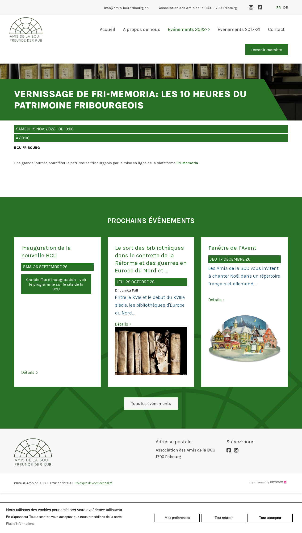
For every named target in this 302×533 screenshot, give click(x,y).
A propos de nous (141, 29)
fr (278, 7)
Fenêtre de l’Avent (232, 247)
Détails (27, 372)
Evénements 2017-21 (239, 29)
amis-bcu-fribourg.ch (25, 29)
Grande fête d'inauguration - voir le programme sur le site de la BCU (56, 284)
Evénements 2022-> (189, 29)
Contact (276, 29)
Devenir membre (266, 49)
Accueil (107, 29)
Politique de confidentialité (94, 483)
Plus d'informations (20, 523)
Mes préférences (177, 518)
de (285, 7)
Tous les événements (151, 403)
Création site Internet (271, 482)
